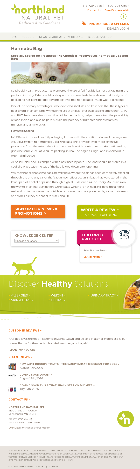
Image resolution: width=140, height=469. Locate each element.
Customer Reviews (24, 330)
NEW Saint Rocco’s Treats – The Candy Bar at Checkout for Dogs (68, 363)
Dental (57, 300)
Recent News (19, 357)
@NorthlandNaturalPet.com (30, 427)
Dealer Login (118, 28)
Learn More (91, 256)
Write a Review (98, 210)
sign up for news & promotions (36, 211)
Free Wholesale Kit (117, 10)
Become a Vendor (101, 37)
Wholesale (75, 37)
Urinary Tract (103, 295)
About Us (56, 37)
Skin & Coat (21, 300)
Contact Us (94, 10)
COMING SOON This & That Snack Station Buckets (56, 385)
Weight (57, 295)
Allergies (19, 295)
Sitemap (53, 466)
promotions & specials (109, 24)
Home (14, 37)
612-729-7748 (92, 5)
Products (27, 37)
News (43, 37)
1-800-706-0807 (117, 5)
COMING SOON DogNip (35, 374)
